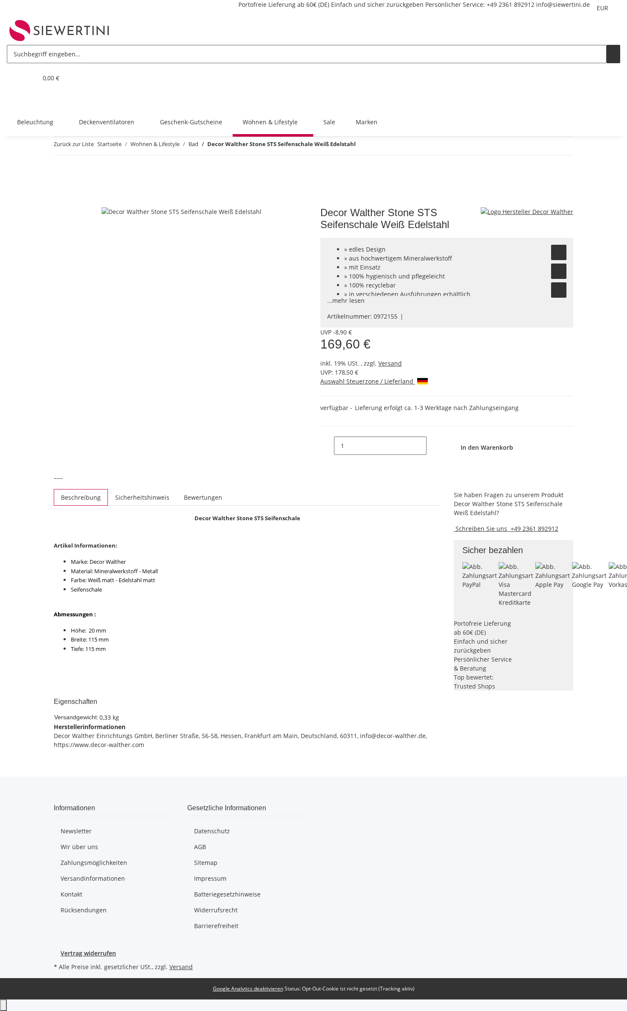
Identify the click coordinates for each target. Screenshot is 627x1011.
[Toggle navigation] (17, 100)
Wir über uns (79, 847)
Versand (390, 363)
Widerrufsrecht (216, 910)
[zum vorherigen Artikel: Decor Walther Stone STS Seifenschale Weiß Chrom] (362, 146)
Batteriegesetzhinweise (227, 894)
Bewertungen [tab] (203, 497)
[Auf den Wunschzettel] (558, 252)
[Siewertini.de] (59, 30)
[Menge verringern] (327, 446)
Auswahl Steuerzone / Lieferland (367, 381)
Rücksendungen (84, 910)
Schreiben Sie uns (481, 529)
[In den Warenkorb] (60, 202)
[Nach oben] (3, 1005)
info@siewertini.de (563, 4)
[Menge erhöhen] (433, 446)
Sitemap (206, 863)
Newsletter (76, 831)
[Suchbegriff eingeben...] (613, 54)
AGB (200, 847)
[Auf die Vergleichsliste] (558, 271)
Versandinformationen (93, 878)
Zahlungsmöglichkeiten (94, 863)
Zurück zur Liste (74, 144)
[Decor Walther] (527, 211)
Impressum (210, 878)
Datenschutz (212, 831)
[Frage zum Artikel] (558, 290)
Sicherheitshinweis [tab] (142, 497)
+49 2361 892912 (510, 4)
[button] (13, 78)
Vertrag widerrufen (88, 953)
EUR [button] (603, 8)
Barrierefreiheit (216, 926)
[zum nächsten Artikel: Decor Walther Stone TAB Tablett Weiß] (378, 146)
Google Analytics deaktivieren (248, 988)
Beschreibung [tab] (81, 497)
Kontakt (71, 894)
